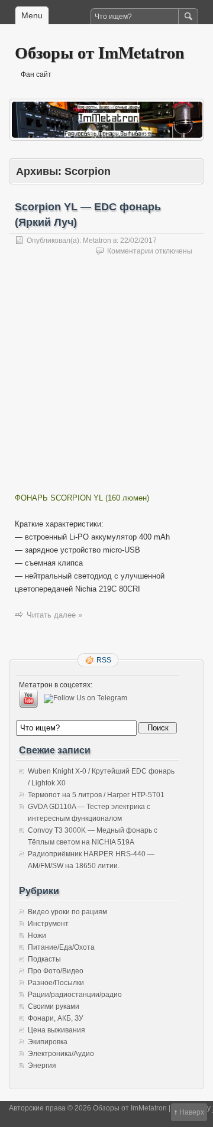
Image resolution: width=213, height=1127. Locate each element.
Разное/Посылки (56, 983)
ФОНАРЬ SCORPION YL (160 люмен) (82, 497)
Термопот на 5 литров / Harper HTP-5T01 (96, 795)
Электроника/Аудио (61, 1054)
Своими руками (53, 1006)
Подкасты (44, 959)
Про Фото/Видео (55, 971)
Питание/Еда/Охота (61, 947)
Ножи (37, 935)
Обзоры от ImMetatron (100, 52)
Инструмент (48, 924)
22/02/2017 (138, 240)
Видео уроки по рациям (67, 912)
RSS (103, 660)
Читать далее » (54, 614)
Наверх (191, 1112)
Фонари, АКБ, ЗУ (55, 1018)
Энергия (42, 1065)
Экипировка (47, 1042)
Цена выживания (56, 1030)
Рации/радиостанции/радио (75, 994)
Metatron (97, 240)
